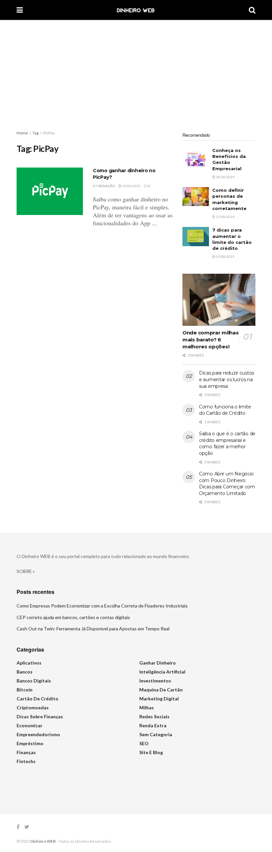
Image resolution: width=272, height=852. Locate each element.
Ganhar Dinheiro (157, 663)
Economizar (29, 725)
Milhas (146, 707)
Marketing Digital (159, 698)
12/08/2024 (225, 217)
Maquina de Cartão (161, 689)
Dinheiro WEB (43, 841)
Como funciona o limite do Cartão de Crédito (225, 410)
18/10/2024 (225, 177)
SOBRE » (26, 571)
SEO (144, 743)
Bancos (25, 671)
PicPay (49, 132)
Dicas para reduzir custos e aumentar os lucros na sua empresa (226, 379)
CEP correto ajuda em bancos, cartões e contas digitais (73, 617)
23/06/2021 (131, 186)
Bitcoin (25, 689)
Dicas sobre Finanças (40, 716)
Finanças (26, 752)
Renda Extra (153, 725)
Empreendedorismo (38, 734)
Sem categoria (155, 734)
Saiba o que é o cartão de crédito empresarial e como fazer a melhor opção (227, 443)
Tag (35, 132)
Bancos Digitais (34, 680)
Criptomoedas (33, 707)
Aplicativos (29, 663)
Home (22, 132)
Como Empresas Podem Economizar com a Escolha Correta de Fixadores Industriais (102, 605)
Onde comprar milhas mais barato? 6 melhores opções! (210, 339)
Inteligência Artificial (162, 671)
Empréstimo (30, 743)
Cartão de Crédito (37, 698)
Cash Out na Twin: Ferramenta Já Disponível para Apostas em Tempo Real (93, 628)
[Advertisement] (136, 69)
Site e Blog (151, 752)
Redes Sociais (154, 716)
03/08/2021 (225, 256)
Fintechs (26, 761)
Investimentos (155, 680)
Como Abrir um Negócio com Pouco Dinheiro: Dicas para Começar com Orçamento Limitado (227, 483)
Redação (106, 186)
